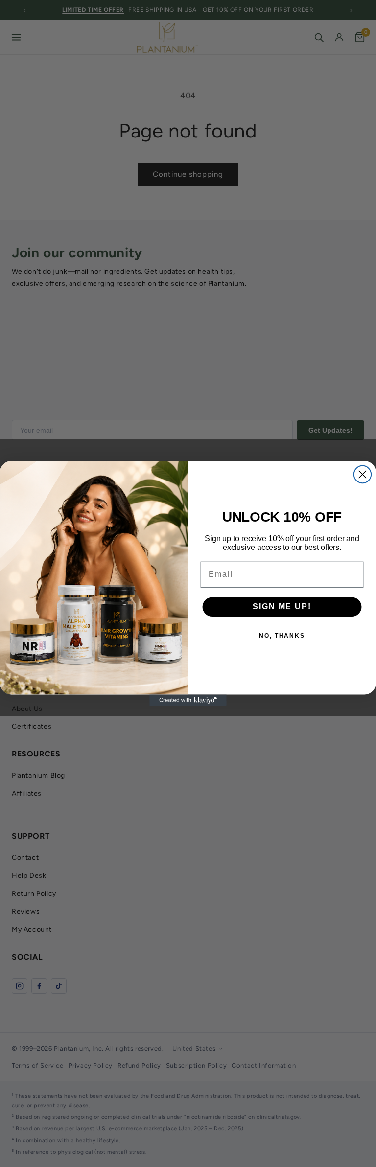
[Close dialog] (362, 474)
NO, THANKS (282, 636)
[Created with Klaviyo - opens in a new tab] (188, 700)
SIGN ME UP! (282, 607)
